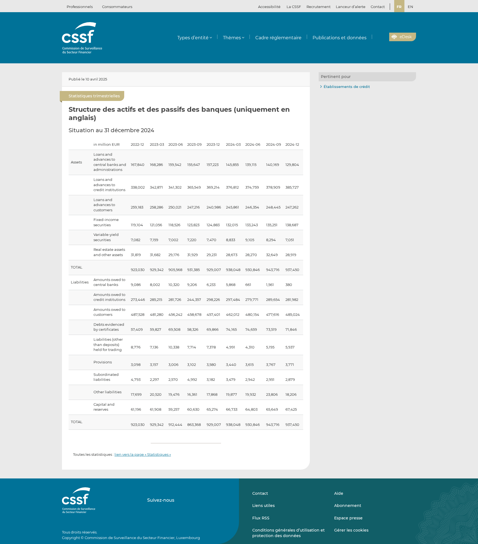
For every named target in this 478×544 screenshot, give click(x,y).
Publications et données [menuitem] (340, 37)
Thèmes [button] (232, 37)
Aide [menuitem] (338, 493)
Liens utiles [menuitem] (263, 505)
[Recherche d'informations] (376, 37)
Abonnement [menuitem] (347, 505)
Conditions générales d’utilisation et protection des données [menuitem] (288, 533)
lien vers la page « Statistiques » (143, 454)
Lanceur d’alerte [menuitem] (350, 6)
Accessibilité (269, 6)
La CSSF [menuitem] (294, 6)
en (410, 6)
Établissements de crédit (347, 86)
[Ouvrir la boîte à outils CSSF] (383, 37)
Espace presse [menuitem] (348, 518)
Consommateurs (117, 6)
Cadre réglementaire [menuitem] (278, 37)
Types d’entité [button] (193, 37)
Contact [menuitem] (378, 6)
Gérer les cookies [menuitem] (351, 530)
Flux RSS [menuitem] (260, 518)
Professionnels (80, 6)
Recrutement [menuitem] (318, 6)
